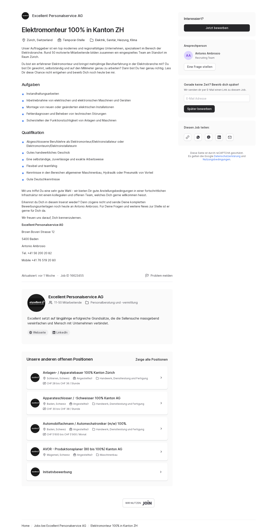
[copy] (187, 137)
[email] (229, 137)
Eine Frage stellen (199, 66)
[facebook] (208, 137)
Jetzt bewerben (217, 28)
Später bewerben (199, 108)
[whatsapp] (198, 137)
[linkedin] (219, 137)
